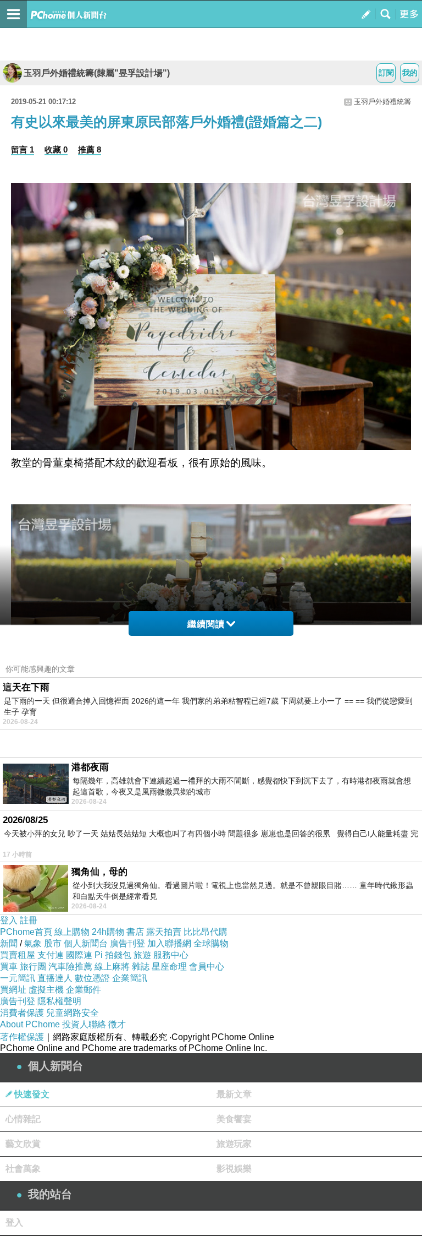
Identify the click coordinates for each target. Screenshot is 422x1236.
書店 (135, 931)
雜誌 (140, 966)
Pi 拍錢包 (113, 955)
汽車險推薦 (70, 966)
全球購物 (211, 943)
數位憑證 (92, 978)
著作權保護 (22, 1037)
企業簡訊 (129, 978)
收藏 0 (56, 149)
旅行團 (33, 966)
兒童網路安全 (72, 1012)
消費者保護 (22, 1012)
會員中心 (206, 966)
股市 (53, 943)
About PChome (30, 1024)
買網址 (13, 989)
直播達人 (55, 978)
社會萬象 (23, 1168)
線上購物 (72, 931)
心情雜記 (23, 1119)
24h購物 (108, 931)
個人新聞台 (86, 943)
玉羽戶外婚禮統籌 (382, 101)
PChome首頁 (26, 931)
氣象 (33, 943)
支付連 (50, 955)
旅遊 (142, 955)
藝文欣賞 (23, 1143)
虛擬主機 (46, 989)
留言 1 (22, 149)
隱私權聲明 (59, 1001)
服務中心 (170, 955)
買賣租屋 (17, 955)
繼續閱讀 (206, 624)
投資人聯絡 (84, 1024)
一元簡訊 (17, 978)
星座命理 (169, 966)
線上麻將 (112, 966)
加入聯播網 (169, 943)
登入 (9, 920)
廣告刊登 (127, 943)
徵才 (117, 1024)
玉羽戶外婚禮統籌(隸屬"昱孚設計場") (97, 73)
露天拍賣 (163, 931)
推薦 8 (89, 149)
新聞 (9, 943)
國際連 (79, 955)
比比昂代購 (205, 931)
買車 (9, 966)
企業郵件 (83, 989)
